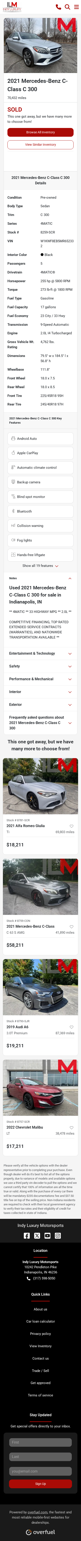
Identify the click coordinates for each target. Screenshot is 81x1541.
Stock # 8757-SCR (18, 1121)
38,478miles (65, 1134)
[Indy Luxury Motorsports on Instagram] (56, 1235)
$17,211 (15, 1146)
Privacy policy (40, 1334)
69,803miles (65, 832)
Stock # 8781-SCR (18, 820)
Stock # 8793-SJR (18, 1021)
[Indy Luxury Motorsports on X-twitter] (35, 1235)
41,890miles (65, 933)
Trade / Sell (40, 1371)
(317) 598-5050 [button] (44, 1278)
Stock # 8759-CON (18, 920)
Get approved (40, 1383)
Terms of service (40, 1395)
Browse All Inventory (40, 132)
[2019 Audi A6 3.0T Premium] (40, 987)
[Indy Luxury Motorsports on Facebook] (25, 1235)
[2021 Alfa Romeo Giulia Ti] (40, 786)
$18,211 (15, 845)
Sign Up (40, 1484)
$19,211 (15, 1045)
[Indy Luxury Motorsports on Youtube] (45, 1235)
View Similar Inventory (40, 144)
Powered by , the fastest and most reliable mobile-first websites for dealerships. (40, 1517)
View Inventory (40, 1346)
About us (40, 1309)
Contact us (40, 1358)
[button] (58, 6)
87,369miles (65, 1033)
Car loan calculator (40, 1321)
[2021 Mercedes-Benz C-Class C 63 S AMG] (40, 887)
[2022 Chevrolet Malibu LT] (40, 1088)
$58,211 (15, 945)
